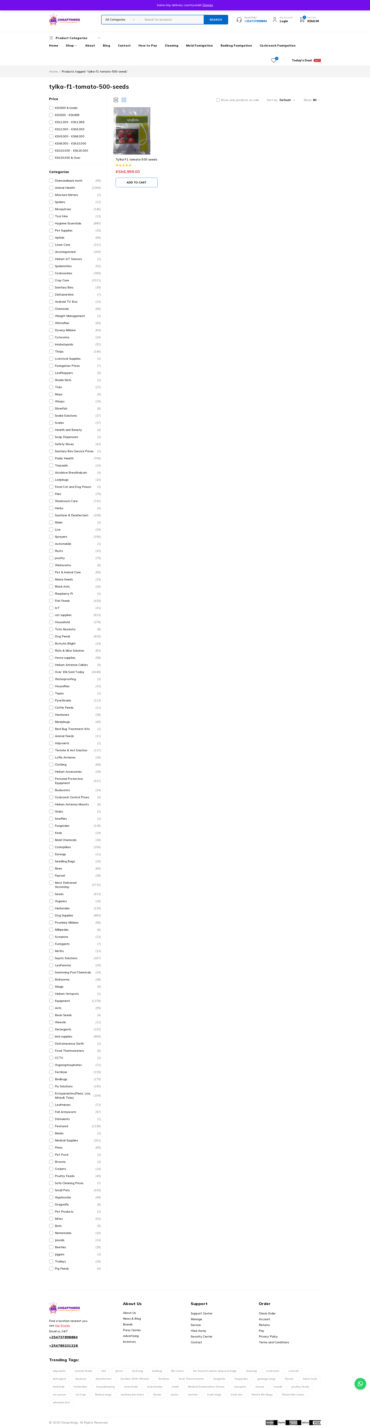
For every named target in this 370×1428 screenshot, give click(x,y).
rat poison (59, 1394)
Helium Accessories (78, 771)
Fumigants (78, 944)
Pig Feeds (78, 1268)
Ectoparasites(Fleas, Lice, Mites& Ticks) (78, 1095)
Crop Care (78, 280)
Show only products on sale (240, 100)
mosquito (240, 1386)
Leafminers (78, 1105)
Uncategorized (78, 252)
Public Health (78, 458)
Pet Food (78, 1154)
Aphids (78, 237)
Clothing (78, 764)
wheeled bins (61, 1402)
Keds (78, 833)
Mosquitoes (78, 209)
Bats (78, 1226)
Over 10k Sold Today (78, 672)
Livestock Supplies (78, 358)
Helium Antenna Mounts (78, 804)
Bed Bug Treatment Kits (78, 729)
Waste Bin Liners (293, 1394)
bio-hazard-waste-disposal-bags (215, 1371)
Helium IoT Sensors (78, 259)
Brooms (78, 1162)
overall (277, 1386)
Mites (78, 1219)
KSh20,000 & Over (67, 158)
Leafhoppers (78, 373)
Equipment (78, 1001)
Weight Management (78, 316)
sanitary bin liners (132, 1394)
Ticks (78, 387)
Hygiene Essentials (78, 223)
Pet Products (78, 1211)
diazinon (80, 1378)
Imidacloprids (78, 344)
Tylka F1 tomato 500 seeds (136, 159)
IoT (78, 608)
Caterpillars (78, 847)
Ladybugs (78, 480)
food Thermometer (191, 1378)
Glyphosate (78, 1197)
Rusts (78, 551)
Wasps (78, 401)
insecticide (131, 1386)
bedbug (157, 1371)
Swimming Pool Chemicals (78, 972)
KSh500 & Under (66, 108)
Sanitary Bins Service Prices (78, 451)
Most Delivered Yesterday (78, 885)
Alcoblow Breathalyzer (78, 472)
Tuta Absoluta (78, 629)
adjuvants (59, 1371)
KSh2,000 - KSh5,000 (69, 129)
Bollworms (78, 979)
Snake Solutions (78, 415)
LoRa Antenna (78, 757)
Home (53, 71)
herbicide (59, 1386)
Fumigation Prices (78, 366)
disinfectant (103, 1378)
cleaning (251, 1371)
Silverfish (78, 408)
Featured (78, 1126)
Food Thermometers (78, 1051)
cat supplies (78, 615)
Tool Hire (78, 216)
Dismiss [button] (208, 5)
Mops (78, 394)
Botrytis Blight (78, 643)
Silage (78, 986)
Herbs (78, 508)
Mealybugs (78, 722)
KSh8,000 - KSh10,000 (70, 143)
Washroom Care (78, 501)
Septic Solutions (78, 958)
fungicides (241, 1378)
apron (119, 1371)
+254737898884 (63, 1337)
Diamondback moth (78, 180)
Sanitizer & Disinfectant (78, 515)
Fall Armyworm (78, 1112)
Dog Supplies (78, 915)
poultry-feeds (300, 1386)
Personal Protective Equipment (78, 781)
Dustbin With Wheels (135, 1378)
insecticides (155, 1386)
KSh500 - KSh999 (67, 115)
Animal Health (78, 188)
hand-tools (310, 1378)
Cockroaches (78, 273)
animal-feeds (83, 1371)
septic (175, 1394)
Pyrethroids (78, 700)
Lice (78, 529)
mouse (260, 1386)
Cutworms (78, 337)
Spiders (78, 202)
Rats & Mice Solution (78, 650)
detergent (59, 1378)
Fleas (78, 1147)
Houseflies (78, 686)
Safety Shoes (78, 444)
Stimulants (78, 1119)
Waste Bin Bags (262, 1394)
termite (193, 1394)
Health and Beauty (78, 430)
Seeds (78, 894)
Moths (78, 951)
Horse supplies (78, 658)
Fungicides (78, 826)
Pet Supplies (78, 230)
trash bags (214, 1394)
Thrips (78, 351)
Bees (78, 868)
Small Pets (78, 1190)
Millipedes (78, 929)
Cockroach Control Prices (78, 797)
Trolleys (78, 1261)
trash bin (236, 1394)
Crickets (78, 1169)
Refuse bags (103, 1394)
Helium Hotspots (78, 994)
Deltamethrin (78, 294)
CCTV (78, 1058)
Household (78, 622)
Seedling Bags (78, 861)
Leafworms (78, 965)
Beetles (78, 1247)
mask (175, 1386)
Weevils (78, 1022)
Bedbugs (78, 1079)
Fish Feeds (78, 601)
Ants (78, 1008)
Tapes (78, 693)
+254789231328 (63, 1345)
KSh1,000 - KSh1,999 (69, 122)
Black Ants (78, 586)
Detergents (78, 1029)
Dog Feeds (78, 636)
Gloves (289, 1378)
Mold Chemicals (78, 840)
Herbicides (78, 908)
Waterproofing (78, 679)
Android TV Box (78, 301)
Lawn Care (78, 245)
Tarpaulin (78, 465)
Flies (78, 494)
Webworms (78, 565)
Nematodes (78, 1233)
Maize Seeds (78, 579)
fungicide (219, 1378)
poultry (78, 558)
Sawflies (78, 818)
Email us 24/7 (58, 1331)
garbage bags (266, 1378)
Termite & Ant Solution (78, 750)
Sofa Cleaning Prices (78, 1183)
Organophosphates (78, 1065)
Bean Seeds (78, 1015)
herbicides (80, 1386)
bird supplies (78, 1036)
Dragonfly (78, 1204)
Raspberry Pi (78, 593)
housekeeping (105, 1386)
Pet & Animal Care (78, 572)
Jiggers (78, 1254)
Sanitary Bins (78, 287)
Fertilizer (78, 1072)
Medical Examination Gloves (206, 1386)
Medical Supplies (78, 1140)
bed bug (137, 1371)
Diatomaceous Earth (78, 1043)
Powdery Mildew (78, 922)
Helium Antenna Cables (78, 665)
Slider (78, 522)
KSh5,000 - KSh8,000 (69, 136)
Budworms (78, 790)
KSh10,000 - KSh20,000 (71, 150)
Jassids (78, 1240)
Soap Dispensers (78, 437)
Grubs (78, 811)
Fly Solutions (78, 1086)
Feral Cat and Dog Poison (78, 487)
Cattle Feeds (78, 707)
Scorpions (78, 937)
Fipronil (78, 875)
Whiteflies (78, 323)
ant (104, 1371)
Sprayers (78, 536)
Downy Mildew (78, 330)
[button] (137, 182)
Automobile (78, 544)
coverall (293, 1371)
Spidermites (78, 266)
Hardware (78, 715)
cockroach (272, 1371)
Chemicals (78, 309)
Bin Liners (177, 1371)
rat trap (81, 1394)
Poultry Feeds (78, 1176)
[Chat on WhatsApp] (360, 1384)
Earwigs (78, 854)
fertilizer (164, 1378)
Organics (78, 901)
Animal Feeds (78, 736)
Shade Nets (78, 380)
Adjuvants (78, 743)
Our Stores (62, 1325)
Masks (78, 1133)
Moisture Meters (78, 195)
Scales (78, 423)
